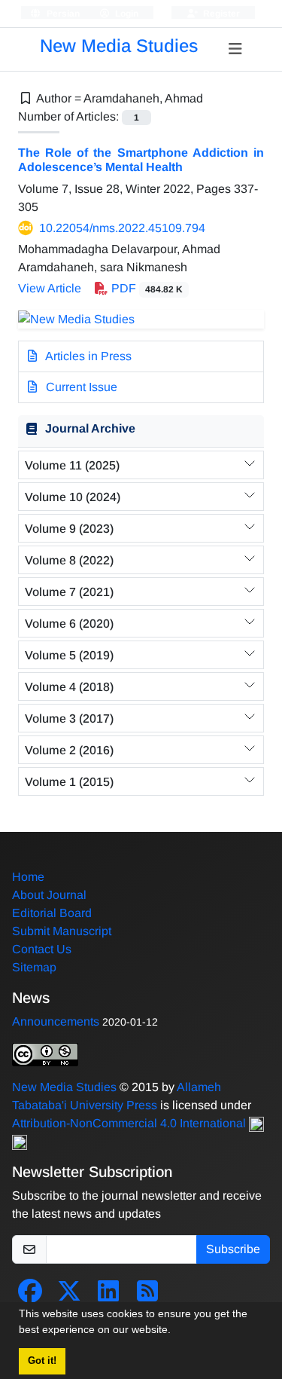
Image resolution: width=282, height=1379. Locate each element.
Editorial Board (52, 913)
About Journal (49, 894)
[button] (176, 1331)
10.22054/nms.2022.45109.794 (122, 228)
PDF (145, 288)
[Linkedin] (108, 1295)
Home (28, 876)
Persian (62, 13)
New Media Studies (119, 45)
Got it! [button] (42, 1361)
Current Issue (80, 387)
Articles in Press (87, 356)
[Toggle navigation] (235, 49)
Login (125, 13)
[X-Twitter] (69, 1295)
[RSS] (147, 1295)
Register (220, 13)
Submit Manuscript (61, 931)
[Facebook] (30, 1295)
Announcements (55, 1021)
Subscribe (233, 1249)
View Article (49, 288)
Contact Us (41, 949)
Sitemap (34, 967)
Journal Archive (90, 428)
